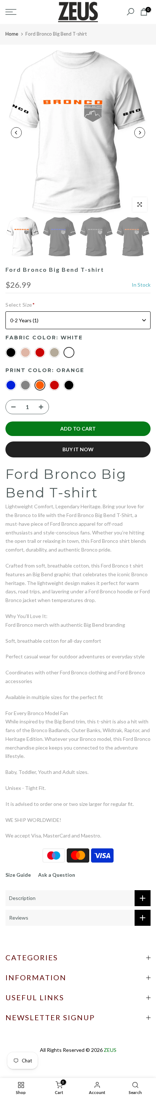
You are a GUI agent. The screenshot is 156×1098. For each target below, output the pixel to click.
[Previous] (16, 132)
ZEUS (110, 1050)
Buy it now (78, 449)
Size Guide (18, 875)
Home (11, 34)
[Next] (139, 132)
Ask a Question (56, 875)
